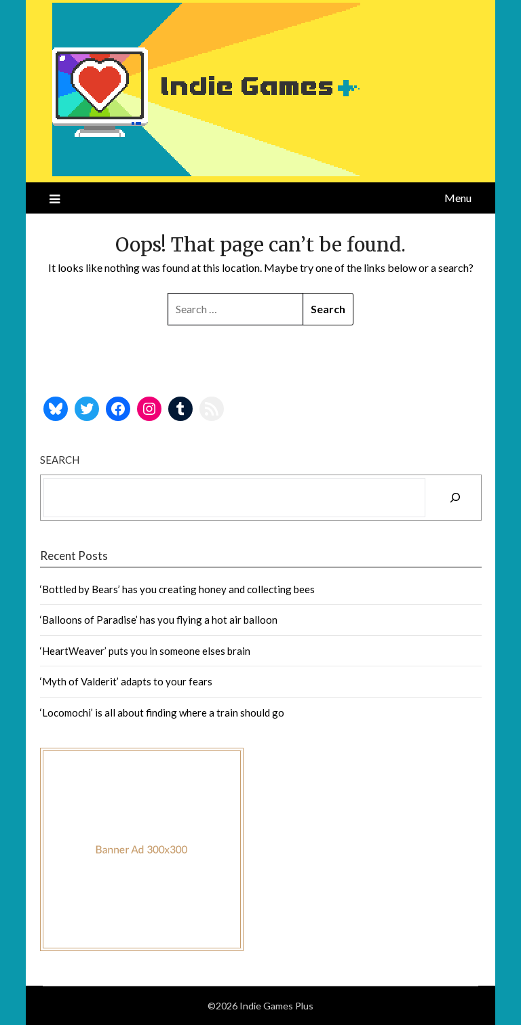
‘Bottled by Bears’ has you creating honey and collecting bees (177, 589)
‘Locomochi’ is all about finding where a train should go (162, 712)
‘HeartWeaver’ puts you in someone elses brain (145, 651)
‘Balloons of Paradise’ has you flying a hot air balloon (158, 620)
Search (59, 460)
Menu (457, 197)
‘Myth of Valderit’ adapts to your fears (126, 681)
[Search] (455, 497)
